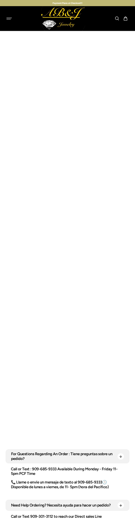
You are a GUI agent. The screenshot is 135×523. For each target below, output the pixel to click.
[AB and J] (63, 18)
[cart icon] (125, 18)
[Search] (117, 18)
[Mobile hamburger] (9, 18)
